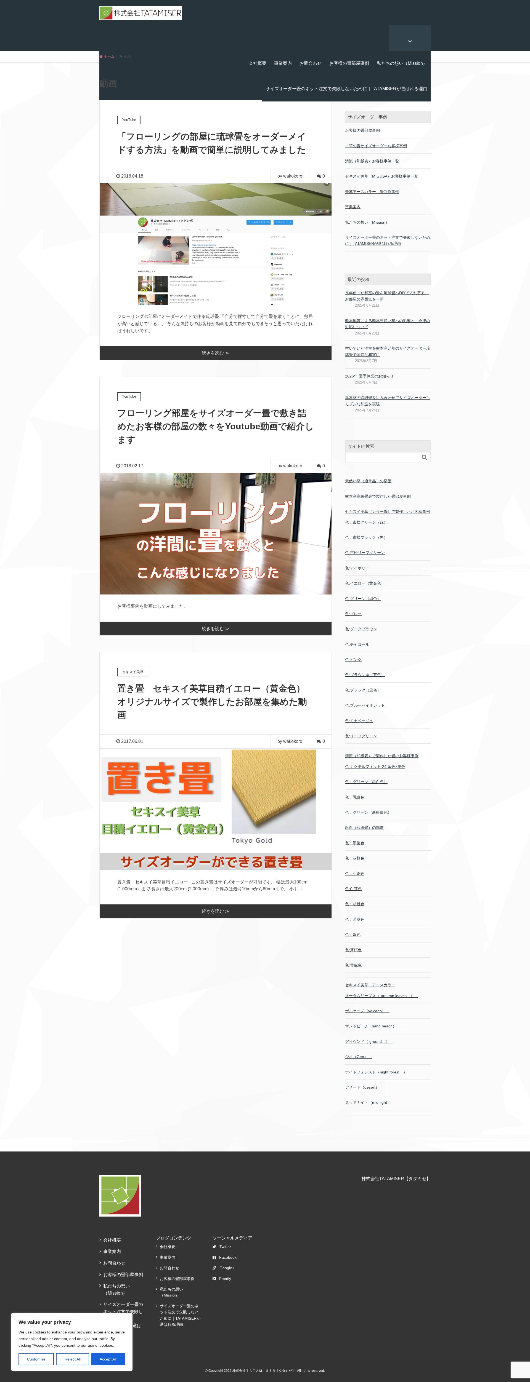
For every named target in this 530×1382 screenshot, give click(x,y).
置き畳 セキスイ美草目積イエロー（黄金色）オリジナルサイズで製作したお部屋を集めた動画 (212, 702)
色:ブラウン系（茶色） (365, 675)
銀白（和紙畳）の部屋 (364, 827)
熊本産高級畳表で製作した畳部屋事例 (378, 496)
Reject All (73, 1359)
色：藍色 (353, 934)
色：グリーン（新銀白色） (368, 812)
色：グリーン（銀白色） (366, 782)
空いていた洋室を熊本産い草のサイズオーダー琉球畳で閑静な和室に (387, 351)
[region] (71, 1342)
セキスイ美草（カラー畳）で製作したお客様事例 (387, 511)
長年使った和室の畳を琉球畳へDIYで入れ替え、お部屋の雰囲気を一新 (387, 296)
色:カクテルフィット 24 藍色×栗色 (375, 766)
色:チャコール (357, 644)
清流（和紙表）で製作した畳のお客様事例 (381, 756)
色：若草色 (354, 919)
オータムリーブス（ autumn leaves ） (381, 995)
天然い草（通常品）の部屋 (368, 481)
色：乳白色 (354, 797)
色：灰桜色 (354, 858)
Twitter (225, 1246)
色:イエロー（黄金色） (365, 583)
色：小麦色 (354, 873)
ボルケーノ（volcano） (367, 1011)
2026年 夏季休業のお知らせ (369, 376)
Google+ (226, 1268)
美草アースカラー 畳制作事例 (372, 191)
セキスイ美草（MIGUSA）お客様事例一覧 (381, 176)
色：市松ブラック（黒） (366, 537)
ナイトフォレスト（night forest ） (378, 1072)
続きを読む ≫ (215, 352)
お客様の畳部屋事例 (349, 63)
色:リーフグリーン (361, 736)
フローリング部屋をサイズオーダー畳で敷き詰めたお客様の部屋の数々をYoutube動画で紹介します (215, 426)
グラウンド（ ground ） (369, 1041)
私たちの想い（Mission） (402, 63)
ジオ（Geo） (358, 1056)
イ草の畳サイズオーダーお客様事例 (376, 146)
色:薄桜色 (353, 950)
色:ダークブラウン (361, 629)
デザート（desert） (364, 1087)
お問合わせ (311, 63)
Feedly (225, 1278)
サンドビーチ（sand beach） (372, 1026)
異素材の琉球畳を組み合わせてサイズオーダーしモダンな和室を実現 (387, 400)
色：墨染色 (354, 843)
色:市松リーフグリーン (365, 552)
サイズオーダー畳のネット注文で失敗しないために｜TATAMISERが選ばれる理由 (346, 88)
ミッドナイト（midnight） (370, 1102)
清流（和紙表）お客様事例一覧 (372, 161)
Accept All (108, 1359)
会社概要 (257, 63)
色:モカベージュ (359, 721)
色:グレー (353, 614)
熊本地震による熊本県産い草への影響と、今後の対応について (387, 323)
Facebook (228, 1257)
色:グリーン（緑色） (363, 598)
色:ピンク (353, 659)
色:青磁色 (353, 965)
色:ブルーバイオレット (365, 705)
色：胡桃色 (354, 904)
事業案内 (283, 63)
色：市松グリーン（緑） (366, 522)
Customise (36, 1359)
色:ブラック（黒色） (363, 690)
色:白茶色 (353, 888)
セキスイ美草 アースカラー (370, 985)
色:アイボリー (357, 568)
